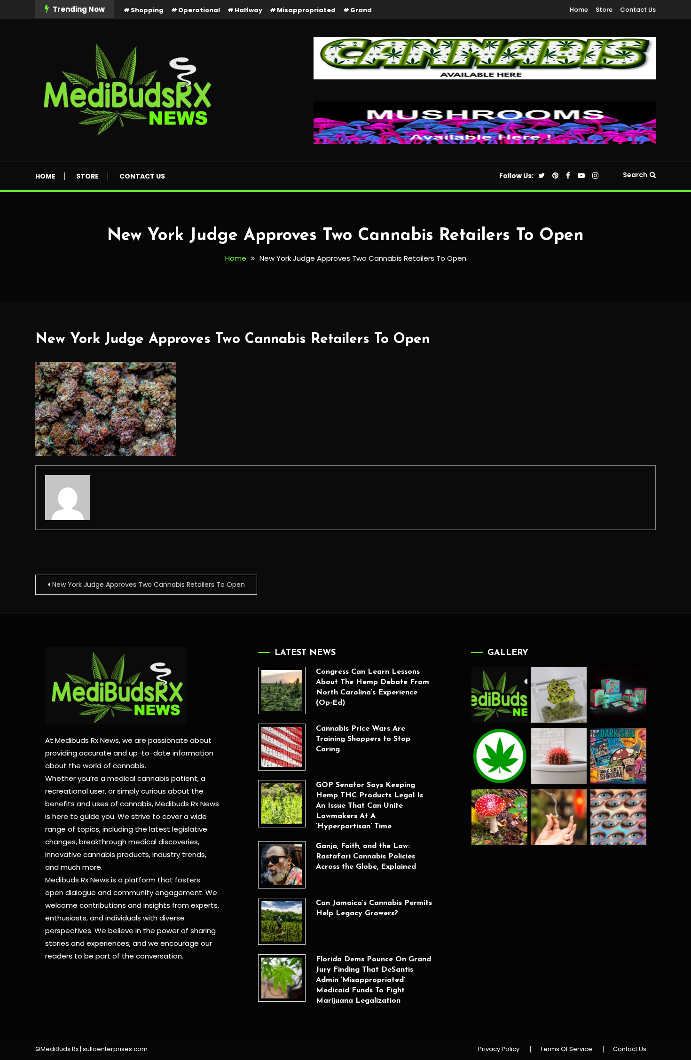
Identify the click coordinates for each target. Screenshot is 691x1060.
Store (604, 9)
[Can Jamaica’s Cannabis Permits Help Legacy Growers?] (282, 921)
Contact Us (638, 9)
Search (635, 174)
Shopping (147, 10)
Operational (199, 10)
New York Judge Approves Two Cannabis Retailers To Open (232, 339)
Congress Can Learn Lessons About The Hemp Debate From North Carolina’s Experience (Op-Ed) (372, 687)
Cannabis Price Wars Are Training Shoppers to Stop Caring (363, 739)
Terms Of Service (566, 1049)
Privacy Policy (498, 1049)
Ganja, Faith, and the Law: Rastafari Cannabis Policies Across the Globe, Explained (366, 856)
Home (579, 9)
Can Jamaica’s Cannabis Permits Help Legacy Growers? (374, 908)
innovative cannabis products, (97, 854)
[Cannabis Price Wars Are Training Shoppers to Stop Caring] (282, 747)
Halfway (248, 10)
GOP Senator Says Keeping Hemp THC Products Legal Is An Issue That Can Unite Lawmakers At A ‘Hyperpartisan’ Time (369, 805)
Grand (361, 10)
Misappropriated (306, 10)
